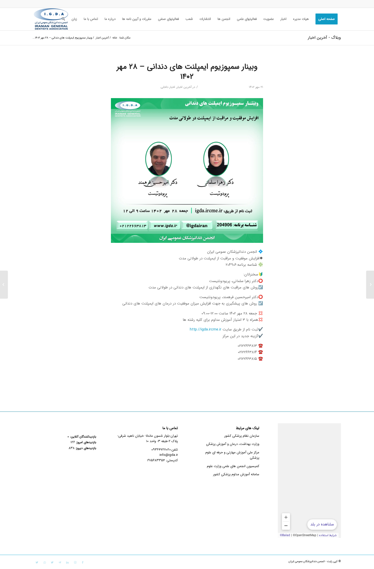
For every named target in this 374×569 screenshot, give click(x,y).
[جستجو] (63, 19)
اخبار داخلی (168, 87)
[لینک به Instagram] (75, 562)
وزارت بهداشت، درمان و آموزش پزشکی (232, 444)
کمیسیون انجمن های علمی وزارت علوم (233, 466)
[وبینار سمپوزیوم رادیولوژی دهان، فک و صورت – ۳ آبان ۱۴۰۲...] (370, 285)
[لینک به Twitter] (52, 562)
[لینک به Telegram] (60, 562)
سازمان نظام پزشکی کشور (241, 436)
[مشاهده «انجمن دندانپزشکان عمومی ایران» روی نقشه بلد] (309, 480)
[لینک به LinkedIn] (67, 562)
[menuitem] (326, 19)
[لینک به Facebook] (83, 562)
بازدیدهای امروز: (85, 442)
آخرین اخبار (184, 87)
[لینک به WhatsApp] (44, 562)
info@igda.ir (169, 455)
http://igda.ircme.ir (205, 329)
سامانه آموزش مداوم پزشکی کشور (236, 474)
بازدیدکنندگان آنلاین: (82, 436)
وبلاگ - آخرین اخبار (324, 37)
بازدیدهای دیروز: (85, 448)
